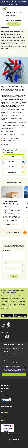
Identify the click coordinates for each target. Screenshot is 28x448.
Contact (3, 382)
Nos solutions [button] (6, 18)
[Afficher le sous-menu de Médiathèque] (25, 18)
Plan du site (4, 395)
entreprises (15, 4)
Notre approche (18, 20)
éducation (8, 3)
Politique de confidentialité (17, 442)
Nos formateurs (5, 385)
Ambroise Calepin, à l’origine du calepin (12, 140)
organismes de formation (19, 3)
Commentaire (7, 250)
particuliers (23, 1)
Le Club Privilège (6, 388)
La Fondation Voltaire (7, 403)
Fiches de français (10, 20)
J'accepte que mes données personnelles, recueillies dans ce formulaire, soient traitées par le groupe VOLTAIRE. (15, 368)
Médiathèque (22, 18)
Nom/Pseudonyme (7, 263)
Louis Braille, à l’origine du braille (10, 138)
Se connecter (11, 15)
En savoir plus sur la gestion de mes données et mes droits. (14, 370)
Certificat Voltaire (14, 18)
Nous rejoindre (5, 392)
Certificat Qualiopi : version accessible (10, 434)
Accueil (2, 27)
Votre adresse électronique (8, 354)
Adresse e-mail (7, 269)
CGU (7, 442)
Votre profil (5, 360)
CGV (10, 442)
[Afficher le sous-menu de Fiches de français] (14, 20)
